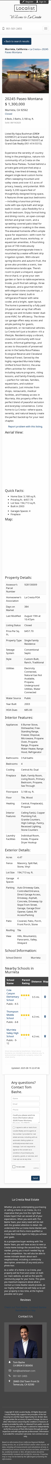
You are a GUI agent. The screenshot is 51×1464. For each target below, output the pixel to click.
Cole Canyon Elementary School (13, 995)
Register (29, 1)
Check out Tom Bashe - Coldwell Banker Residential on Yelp (25, 1309)
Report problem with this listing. (25, 426)
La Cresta (35, 49)
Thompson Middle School (12, 1015)
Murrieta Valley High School (13, 1033)
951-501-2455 (13, 28)
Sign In (42, 1)
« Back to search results (16, 41)
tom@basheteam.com (24, 1370)
